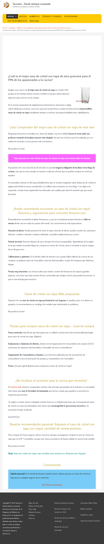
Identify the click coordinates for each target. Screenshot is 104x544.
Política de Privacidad (36, 506)
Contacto (32, 515)
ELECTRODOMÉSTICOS (17, 21)
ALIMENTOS (34, 16)
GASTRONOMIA (70, 16)
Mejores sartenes (86, 509)
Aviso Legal (32, 509)
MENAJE (11, 16)
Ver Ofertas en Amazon (52, 484)
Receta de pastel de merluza (64, 503)
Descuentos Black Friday (89, 503)
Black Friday (34, 21)
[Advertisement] (52, 55)
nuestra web (16, 387)
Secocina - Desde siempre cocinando (32, 3)
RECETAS (23, 16)
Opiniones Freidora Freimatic (90, 521)
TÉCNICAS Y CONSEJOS (52, 16)
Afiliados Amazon (35, 512)
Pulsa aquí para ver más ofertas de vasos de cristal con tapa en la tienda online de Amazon (52, 158)
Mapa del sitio (33, 503)
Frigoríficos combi (87, 515)
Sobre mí (32, 518)
